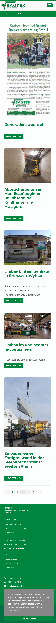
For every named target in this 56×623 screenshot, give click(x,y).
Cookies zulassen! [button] (29, 618)
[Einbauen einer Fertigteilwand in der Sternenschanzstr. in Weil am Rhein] (27, 414)
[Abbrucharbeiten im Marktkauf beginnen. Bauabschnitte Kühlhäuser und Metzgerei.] (27, 167)
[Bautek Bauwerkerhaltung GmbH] (13, 6)
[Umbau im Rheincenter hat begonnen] (27, 327)
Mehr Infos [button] (13, 610)
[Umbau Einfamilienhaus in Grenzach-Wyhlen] (27, 249)
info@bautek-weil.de (15, 548)
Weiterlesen (14, 136)
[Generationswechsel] (27, 72)
